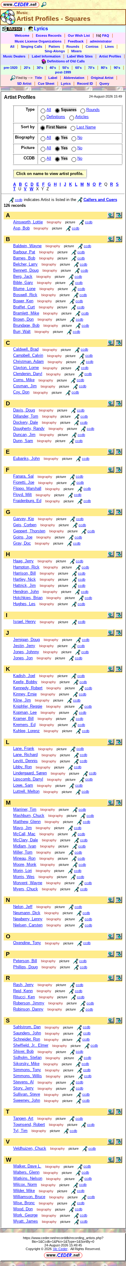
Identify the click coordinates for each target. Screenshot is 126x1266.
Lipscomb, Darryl (28, 779)
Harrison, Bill (24, 573)
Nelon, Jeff (22, 906)
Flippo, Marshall (27, 488)
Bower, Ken (23, 301)
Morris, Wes (24, 876)
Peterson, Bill (25, 961)
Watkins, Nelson (27, 1178)
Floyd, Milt (22, 494)
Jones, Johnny (26, 652)
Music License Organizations (38, 41)
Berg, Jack (22, 276)
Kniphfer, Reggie (27, 706)
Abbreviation (74, 78)
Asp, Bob (21, 228)
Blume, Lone (24, 288)
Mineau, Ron (24, 858)
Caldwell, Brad (26, 349)
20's (27, 67)
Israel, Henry (24, 621)
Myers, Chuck (25, 889)
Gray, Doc (22, 543)
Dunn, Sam (23, 440)
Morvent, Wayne (27, 883)
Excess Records (48, 35)
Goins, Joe (22, 537)
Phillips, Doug (25, 967)
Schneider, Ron (26, 1039)
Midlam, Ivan (24, 846)
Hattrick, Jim (24, 585)
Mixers (76, 51)
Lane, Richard (25, 754)
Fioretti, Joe (23, 482)
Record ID (85, 83)
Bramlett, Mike (26, 313)
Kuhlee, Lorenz (26, 730)
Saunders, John (27, 1033)
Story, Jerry (23, 1088)
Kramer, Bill (23, 718)
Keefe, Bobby (25, 682)
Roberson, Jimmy (28, 1003)
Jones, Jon (23, 658)
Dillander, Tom (25, 416)
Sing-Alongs (55, 51)
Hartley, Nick (24, 579)
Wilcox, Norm (25, 1184)
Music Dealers (14, 56)
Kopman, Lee (25, 712)
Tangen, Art (23, 1118)
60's (78, 67)
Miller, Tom (22, 852)
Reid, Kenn (23, 991)
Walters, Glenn (26, 1172)
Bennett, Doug (26, 270)
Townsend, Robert (29, 1124)
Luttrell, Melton (26, 791)
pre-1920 (10, 67)
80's (104, 67)
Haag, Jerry (23, 561)
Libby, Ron (22, 767)
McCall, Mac (24, 834)
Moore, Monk (24, 864)
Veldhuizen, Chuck (29, 1148)
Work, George (25, 1215)
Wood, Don (23, 1209)
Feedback (75, 41)
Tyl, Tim (20, 1130)
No (79, 137)
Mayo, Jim (22, 827)
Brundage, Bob (26, 325)
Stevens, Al (23, 1082)
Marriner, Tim (24, 809)
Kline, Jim (22, 700)
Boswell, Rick (25, 294)
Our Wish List (79, 35)
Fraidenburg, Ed (27, 500)
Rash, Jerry (23, 984)
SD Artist (24, 83)
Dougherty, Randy (29, 428)
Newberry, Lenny (28, 919)
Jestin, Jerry (24, 645)
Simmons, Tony (27, 1069)
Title (38, 78)
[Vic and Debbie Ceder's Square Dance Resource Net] (20, 3)
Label (52, 78)
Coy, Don (21, 392)
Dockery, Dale (25, 422)
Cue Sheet (46, 83)
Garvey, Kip (23, 518)
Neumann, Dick (26, 912)
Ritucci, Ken (24, 997)
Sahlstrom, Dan (27, 1027)
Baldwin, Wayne (27, 246)
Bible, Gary (23, 282)
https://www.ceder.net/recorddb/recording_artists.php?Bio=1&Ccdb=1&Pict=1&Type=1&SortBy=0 (63, 1239)
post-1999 (63, 72)
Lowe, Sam (23, 785)
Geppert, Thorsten (29, 531)
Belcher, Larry (25, 264)
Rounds (72, 46)
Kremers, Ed (24, 724)
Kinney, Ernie (25, 694)
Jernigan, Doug (26, 639)
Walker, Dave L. (27, 1166)
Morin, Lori (22, 870)
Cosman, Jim (25, 386)
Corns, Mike (24, 380)
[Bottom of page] (118, 216)
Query (104, 83)
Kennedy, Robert (28, 688)
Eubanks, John (26, 458)
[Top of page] (110, 216)
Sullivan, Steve (26, 1094)
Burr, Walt (22, 331)
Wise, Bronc (24, 1203)
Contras (92, 46)
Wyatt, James (25, 1221)
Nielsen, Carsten (28, 925)
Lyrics (66, 83)
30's (40, 67)
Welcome (22, 35)
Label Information (46, 56)
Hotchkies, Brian (28, 597)
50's (65, 67)
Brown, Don (23, 319)
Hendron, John (26, 591)
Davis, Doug (24, 410)
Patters (54, 46)
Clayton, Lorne (26, 367)
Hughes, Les (24, 603)
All (12, 46)
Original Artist (102, 78)
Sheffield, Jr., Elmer (30, 1045)
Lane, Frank (23, 748)
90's (117, 67)
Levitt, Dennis (25, 760)
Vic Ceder (60, 1249)
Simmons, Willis (27, 1076)
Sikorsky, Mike (26, 1063)
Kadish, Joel (24, 675)
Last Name (86, 127)
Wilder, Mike (24, 1190)
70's (91, 67)
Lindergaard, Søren (30, 773)
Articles (82, 116)
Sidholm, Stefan (27, 1057)
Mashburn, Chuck (28, 815)
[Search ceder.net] (43, 3)
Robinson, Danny (28, 1009)
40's (53, 67)
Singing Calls (31, 46)
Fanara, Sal (23, 476)
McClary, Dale (25, 840)
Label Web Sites (80, 56)
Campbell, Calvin (28, 355)
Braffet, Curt (24, 307)
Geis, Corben (24, 525)
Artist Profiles (110, 56)
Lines (109, 46)
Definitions (55, 116)
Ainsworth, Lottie (28, 222)
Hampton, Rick (26, 567)
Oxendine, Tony (27, 942)
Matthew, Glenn (27, 821)
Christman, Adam (28, 361)
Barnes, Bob (24, 258)
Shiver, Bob (23, 1051)
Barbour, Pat (24, 252)
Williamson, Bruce (29, 1196)
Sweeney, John (26, 1100)
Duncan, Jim (24, 434)
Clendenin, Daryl (27, 373)
